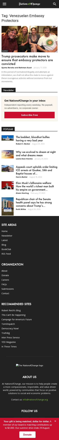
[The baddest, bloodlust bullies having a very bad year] (8, 137)
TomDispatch (8, 324)
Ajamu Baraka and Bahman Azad (17, 67)
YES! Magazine (9, 342)
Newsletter (7, 235)
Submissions (8, 288)
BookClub (6, 249)
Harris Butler (21, 177)
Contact (5, 293)
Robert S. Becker (23, 144)
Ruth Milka (21, 209)
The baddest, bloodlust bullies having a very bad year (33, 138)
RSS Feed (6, 253)
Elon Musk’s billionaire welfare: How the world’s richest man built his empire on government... (35, 186)
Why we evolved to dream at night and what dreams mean (36, 153)
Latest (5, 240)
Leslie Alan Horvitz (24, 159)
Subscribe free (29, 114)
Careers (5, 279)
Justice (5, 51)
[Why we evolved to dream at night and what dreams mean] (8, 154)
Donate (5, 275)
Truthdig (6, 333)
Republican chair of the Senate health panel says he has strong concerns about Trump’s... (34, 202)
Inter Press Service (11, 337)
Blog (4, 244)
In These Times (9, 346)
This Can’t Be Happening (13, 314)
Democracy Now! (10, 328)
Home (5, 231)
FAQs (4, 284)
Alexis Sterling (22, 193)
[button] (55, 4)
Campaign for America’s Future (17, 319)
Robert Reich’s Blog (11, 310)
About (4, 270)
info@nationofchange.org (35, 399)
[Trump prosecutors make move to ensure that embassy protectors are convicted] (29, 39)
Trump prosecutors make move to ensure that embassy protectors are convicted (27, 60)
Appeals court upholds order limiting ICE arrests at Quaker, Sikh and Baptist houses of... (36, 170)
